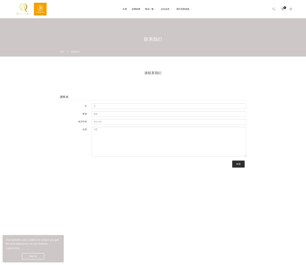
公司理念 (128, 215)
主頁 (62, 52)
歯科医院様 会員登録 (133, 238)
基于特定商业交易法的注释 (136, 227)
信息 (85, 129)
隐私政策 (128, 233)
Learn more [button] (13, 248)
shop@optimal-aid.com (75, 214)
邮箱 (85, 114)
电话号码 (82, 121)
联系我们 (128, 221)
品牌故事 (128, 204)
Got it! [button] (33, 256)
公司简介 (128, 210)
